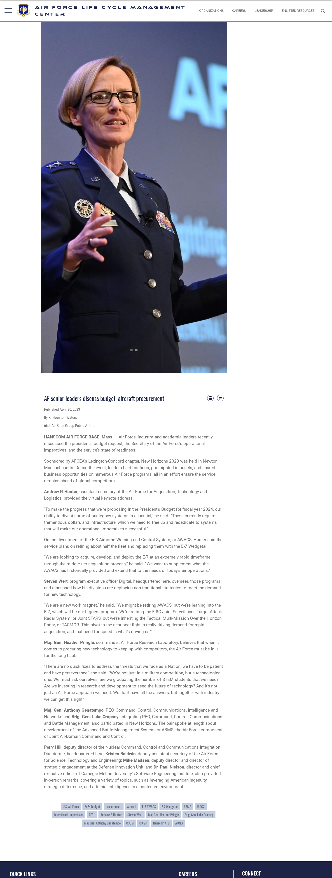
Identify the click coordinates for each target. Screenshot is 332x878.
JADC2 (201, 806)
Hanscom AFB (161, 823)
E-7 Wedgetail (169, 806)
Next (217, 197)
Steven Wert (56, 581)
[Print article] (210, 398)
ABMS (187, 806)
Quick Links (23, 874)
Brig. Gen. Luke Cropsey (95, 716)
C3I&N (143, 823)
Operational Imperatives (68, 814)
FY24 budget (92, 806)
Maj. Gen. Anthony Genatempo (102, 823)
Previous (50, 197)
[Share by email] (220, 398)
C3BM (130, 823)
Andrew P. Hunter (111, 814)
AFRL (92, 814)
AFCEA (179, 823)
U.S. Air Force (71, 806)
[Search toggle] (324, 11)
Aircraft (131, 806)
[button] (7, 10)
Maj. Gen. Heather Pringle (163, 814)
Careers (188, 874)
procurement (114, 806)
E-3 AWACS (149, 806)
